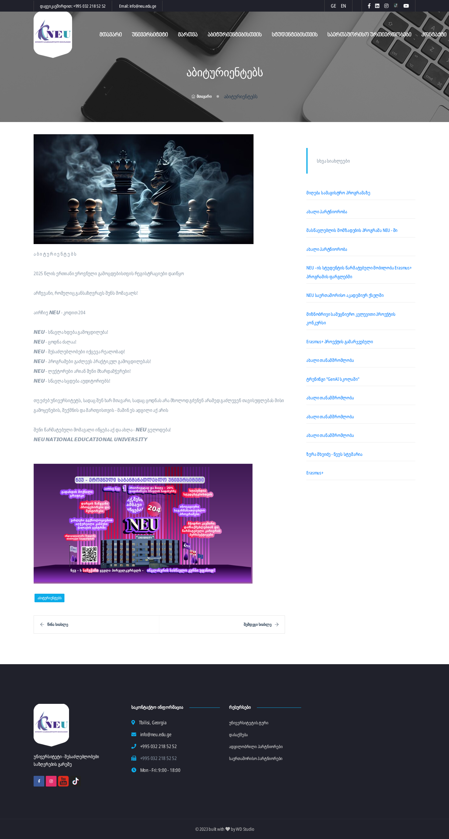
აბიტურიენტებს (49, 597)
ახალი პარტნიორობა (326, 211)
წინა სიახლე (57, 624)
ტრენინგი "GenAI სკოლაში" (332, 379)
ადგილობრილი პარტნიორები (256, 746)
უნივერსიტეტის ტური (248, 723)
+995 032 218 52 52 (89, 6)
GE (333, 5)
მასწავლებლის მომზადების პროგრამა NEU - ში (351, 230)
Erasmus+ (314, 473)
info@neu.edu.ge (143, 6)
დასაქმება (238, 734)
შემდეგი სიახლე (257, 624)
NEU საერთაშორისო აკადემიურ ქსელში (344, 295)
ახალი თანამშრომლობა (330, 360)
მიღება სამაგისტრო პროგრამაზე (338, 192)
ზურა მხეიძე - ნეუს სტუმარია (334, 454)
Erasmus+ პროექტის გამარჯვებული (339, 341)
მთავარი (111, 35)
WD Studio (245, 829)
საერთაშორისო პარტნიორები (256, 758)
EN (343, 5)
